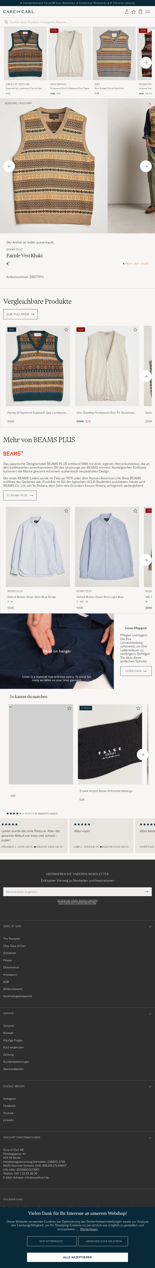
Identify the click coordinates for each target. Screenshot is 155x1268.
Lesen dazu (134, 671)
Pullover (25, 103)
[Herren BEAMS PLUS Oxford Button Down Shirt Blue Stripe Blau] (38, 547)
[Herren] (41, 744)
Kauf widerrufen (13, 1047)
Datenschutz (11, 967)
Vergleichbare (37, 301)
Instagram (9, 1098)
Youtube (8, 1113)
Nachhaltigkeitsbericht (17, 996)
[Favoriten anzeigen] (133, 12)
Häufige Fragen (13, 1040)
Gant (97, 84)
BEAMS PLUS (14, 249)
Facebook (9, 1106)
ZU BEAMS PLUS (17, 495)
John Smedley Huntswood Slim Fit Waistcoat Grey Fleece (105, 413)
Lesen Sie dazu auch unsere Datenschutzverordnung (77, 901)
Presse (7, 960)
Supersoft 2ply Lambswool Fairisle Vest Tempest (24, 88)
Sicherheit (9, 953)
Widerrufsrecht (12, 989)
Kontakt (8, 1033)
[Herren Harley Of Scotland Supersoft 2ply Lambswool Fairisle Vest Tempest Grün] (25, 53)
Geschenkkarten (13, 1069)
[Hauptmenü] (148, 11)
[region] (77, 835)
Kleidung (11, 103)
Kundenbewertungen (16, 1062)
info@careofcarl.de (37, 1177)
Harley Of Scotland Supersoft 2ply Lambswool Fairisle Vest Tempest (37, 413)
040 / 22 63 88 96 (25, 1173)
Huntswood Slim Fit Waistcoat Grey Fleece (69, 88)
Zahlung (8, 1054)
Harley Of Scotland (18, 84)
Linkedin (8, 1120)
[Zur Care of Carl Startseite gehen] (18, 11)
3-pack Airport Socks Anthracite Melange (106, 791)
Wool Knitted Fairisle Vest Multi (109, 88)
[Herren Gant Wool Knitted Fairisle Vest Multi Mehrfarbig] (114, 53)
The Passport (11, 938)
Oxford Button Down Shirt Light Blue (100, 597)
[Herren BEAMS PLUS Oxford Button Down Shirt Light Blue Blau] (107, 547)
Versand (8, 1026)
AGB (6, 982)
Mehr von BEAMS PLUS (39, 439)
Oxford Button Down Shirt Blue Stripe (31, 597)
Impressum (10, 974)
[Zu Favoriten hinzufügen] (65, 330)
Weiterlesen (89, 1229)
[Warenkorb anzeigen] (140, 12)
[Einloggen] (126, 11)
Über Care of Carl (14, 946)
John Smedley (58, 84)
